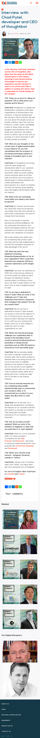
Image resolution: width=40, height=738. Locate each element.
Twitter (21, 474)
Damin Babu (14, 33)
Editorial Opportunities (11, 714)
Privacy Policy (7, 725)
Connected (20, 446)
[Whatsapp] (20, 62)
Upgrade (30, 446)
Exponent (20, 441)
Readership (6, 720)
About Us (5, 703)
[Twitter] (9, 62)
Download (12, 448)
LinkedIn (10, 474)
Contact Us (6, 731)
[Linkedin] (13, 62)
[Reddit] (16, 62)
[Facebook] (6, 62)
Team (4, 709)
